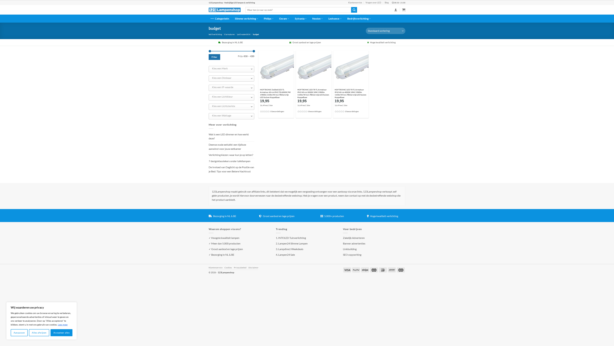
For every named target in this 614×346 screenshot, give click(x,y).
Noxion (316, 18)
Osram (283, 18)
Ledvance (333, 18)
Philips (267, 18)
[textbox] (231, 68)
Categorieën (222, 18)
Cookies (228, 267)
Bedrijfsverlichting (358, 18)
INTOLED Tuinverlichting (292, 237)
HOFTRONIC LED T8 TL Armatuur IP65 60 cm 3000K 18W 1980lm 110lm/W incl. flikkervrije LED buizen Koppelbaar (313, 93)
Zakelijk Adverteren (354, 237)
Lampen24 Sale (286, 254)
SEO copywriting (352, 254)
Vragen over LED (373, 2)
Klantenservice (355, 2)
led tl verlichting (215, 34)
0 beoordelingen (277, 111)
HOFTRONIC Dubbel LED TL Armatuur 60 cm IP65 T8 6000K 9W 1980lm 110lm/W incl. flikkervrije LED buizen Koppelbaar (275, 93)
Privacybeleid (240, 267)
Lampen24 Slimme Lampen (293, 243)
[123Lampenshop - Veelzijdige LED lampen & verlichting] (225, 10)
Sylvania (299, 18)
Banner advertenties (354, 243)
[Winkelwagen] (403, 9)
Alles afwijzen (39, 332)
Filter (214, 57)
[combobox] (231, 69)
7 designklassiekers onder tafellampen (230, 161)
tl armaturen (229, 34)
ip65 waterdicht (243, 34)
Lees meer (63, 324)
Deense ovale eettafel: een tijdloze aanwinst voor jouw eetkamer (227, 146)
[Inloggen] (395, 9)
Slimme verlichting (245, 18)
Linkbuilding (350, 249)
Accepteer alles (61, 332)
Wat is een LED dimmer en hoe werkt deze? (229, 136)
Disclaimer (253, 267)
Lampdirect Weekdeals (290, 249)
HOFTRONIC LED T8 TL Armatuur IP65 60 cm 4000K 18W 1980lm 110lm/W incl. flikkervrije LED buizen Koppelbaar (350, 93)
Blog (387, 2)
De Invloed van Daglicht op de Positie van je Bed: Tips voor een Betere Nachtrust (231, 169)
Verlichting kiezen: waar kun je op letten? (231, 154)
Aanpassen (19, 332)
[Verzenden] (354, 10)
